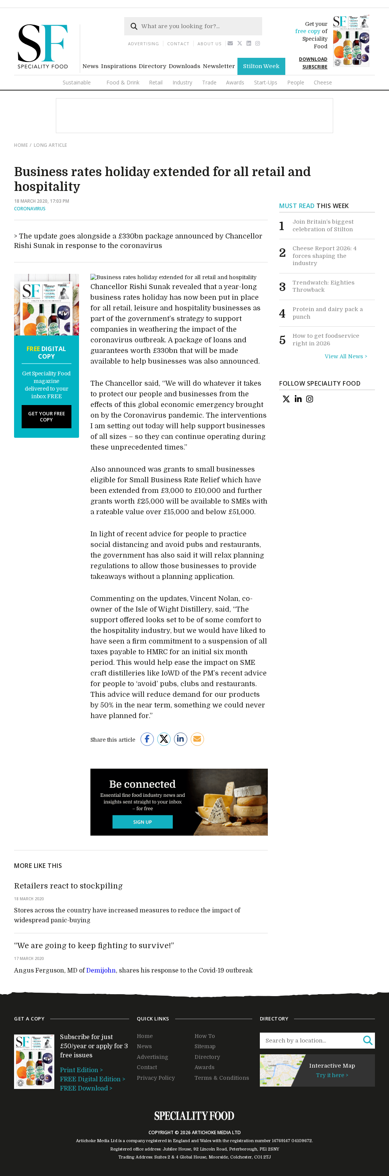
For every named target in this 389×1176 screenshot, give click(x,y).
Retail (156, 82)
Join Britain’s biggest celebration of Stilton (323, 225)
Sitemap (204, 1046)
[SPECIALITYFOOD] (49, 71)
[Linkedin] (249, 43)
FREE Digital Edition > (92, 1079)
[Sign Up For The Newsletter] (230, 43)
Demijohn (101, 970)
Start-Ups (265, 82)
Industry (182, 82)
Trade (209, 82)
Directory (152, 66)
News (90, 66)
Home (21, 145)
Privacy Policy (156, 1078)
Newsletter (219, 66)
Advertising (143, 43)
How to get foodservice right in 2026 (326, 339)
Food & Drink (122, 82)
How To (204, 1036)
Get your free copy (46, 416)
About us (209, 43)
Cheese (323, 82)
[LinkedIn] (298, 399)
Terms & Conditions (221, 1078)
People (295, 82)
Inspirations (118, 66)
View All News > (346, 356)
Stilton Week (261, 66)
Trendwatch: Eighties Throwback (323, 286)
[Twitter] (240, 43)
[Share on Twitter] (164, 739)
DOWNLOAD (313, 59)
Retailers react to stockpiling (68, 886)
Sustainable (77, 82)
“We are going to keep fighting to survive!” (94, 945)
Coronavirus (30, 208)
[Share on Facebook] (147, 739)
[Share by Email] (197, 739)
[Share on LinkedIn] (180, 739)
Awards (235, 82)
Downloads (184, 66)
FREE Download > (86, 1088)
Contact (178, 43)
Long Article (50, 145)
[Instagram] (257, 43)
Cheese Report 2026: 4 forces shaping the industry (325, 256)
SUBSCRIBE (314, 67)
